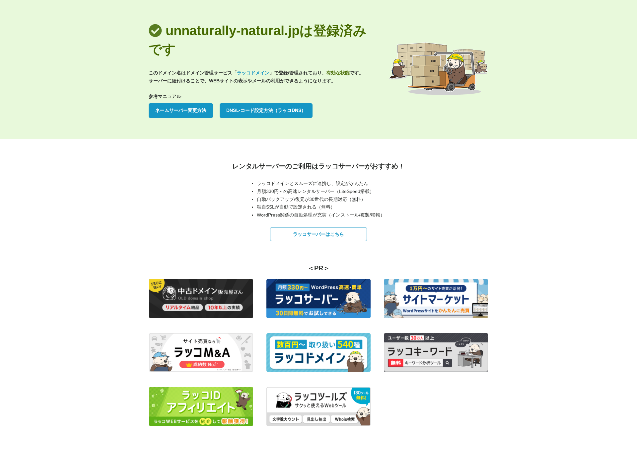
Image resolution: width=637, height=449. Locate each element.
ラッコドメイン (253, 72)
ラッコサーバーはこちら (318, 234)
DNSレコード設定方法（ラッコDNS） (266, 110)
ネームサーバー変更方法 (180, 110)
